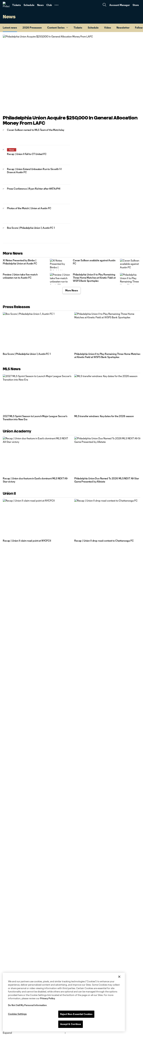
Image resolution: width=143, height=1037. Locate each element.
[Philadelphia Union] (6, 5)
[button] (56, 5)
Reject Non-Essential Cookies (76, 1014)
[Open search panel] (104, 5)
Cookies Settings (17, 1014)
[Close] (119, 977)
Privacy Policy (47, 998)
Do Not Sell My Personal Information (27, 1005)
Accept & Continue (70, 1024)
